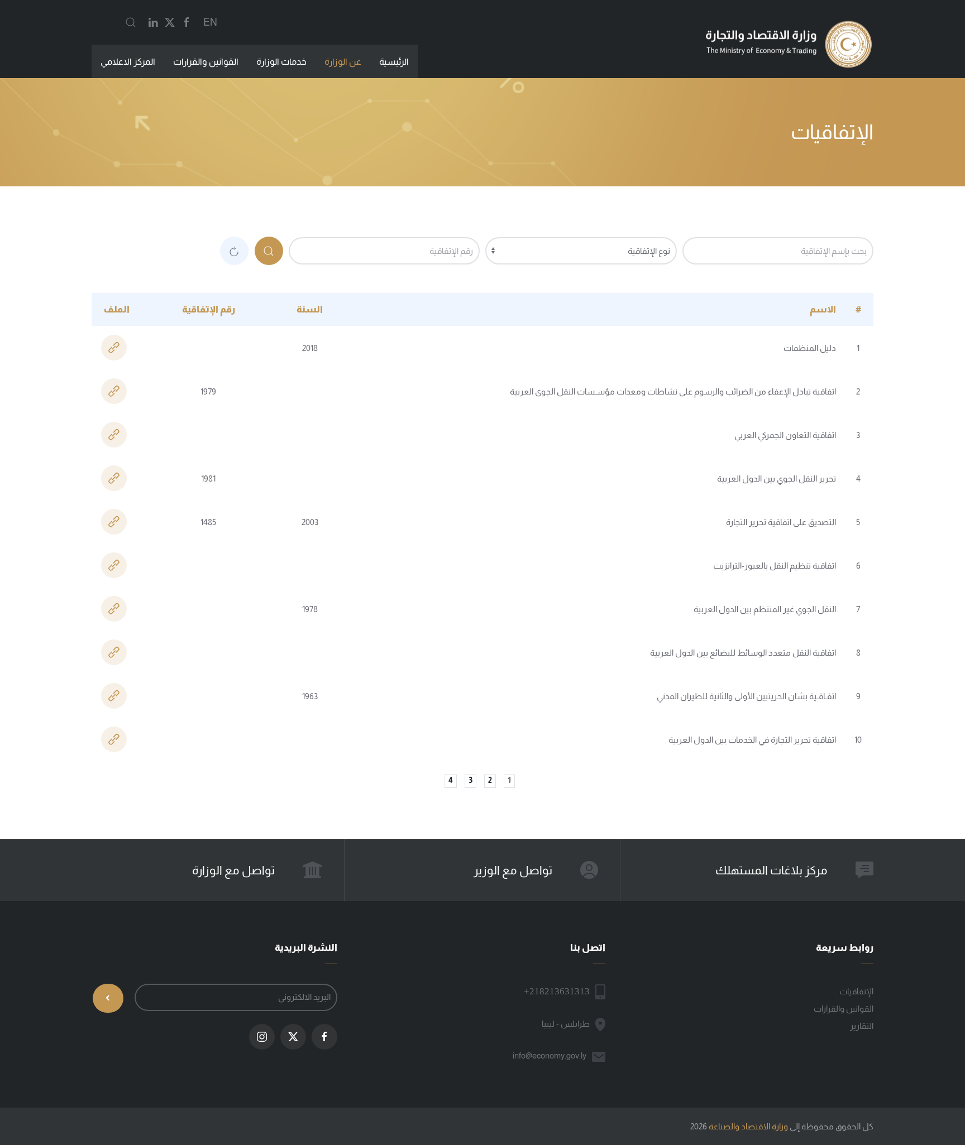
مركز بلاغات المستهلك (771, 870)
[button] (130, 22)
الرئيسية (394, 61)
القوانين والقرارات (205, 61)
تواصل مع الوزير (513, 870)
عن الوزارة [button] (342, 61)
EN (210, 22)
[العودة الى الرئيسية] (788, 44)
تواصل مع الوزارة (233, 870)
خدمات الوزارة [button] (281, 61)
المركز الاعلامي (128, 61)
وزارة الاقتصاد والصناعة (748, 1126)
